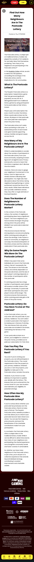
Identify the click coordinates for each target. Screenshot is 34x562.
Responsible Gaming (15, 489)
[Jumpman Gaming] (17, 485)
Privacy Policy (22, 491)
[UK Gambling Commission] (12, 517)
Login (14, 2)
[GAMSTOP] (24, 512)
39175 (4, 541)
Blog (29, 491)
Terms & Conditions (10, 491)
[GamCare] (10, 512)
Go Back (4, 11)
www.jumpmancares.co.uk (25, 531)
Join (22, 2)
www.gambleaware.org (8, 531)
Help (24, 489)
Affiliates (17, 493)
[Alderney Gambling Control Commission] (17, 522)
